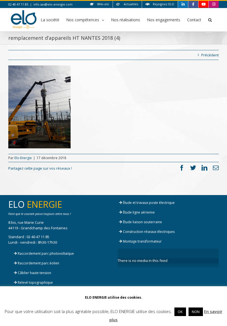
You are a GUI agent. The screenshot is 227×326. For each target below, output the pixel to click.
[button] (210, 19)
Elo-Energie (23, 158)
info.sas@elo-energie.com (53, 4)
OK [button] (180, 311)
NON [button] (196, 311)
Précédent (210, 54)
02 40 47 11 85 (38, 236)
